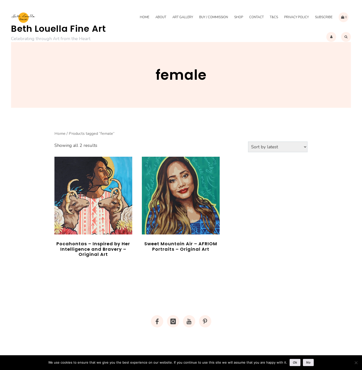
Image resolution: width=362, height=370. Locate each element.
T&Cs (274, 17)
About (160, 17)
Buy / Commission (213, 17)
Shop (238, 17)
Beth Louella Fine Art (58, 28)
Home (144, 17)
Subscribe (323, 17)
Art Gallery (182, 17)
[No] (355, 362)
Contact (256, 17)
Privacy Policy (296, 17)
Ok (295, 362)
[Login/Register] (331, 37)
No (308, 362)
